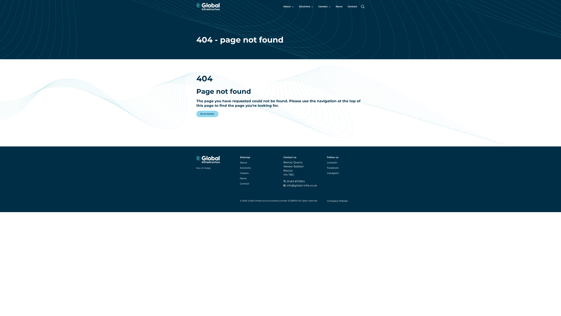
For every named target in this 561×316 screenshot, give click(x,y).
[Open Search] (363, 6)
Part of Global (203, 168)
